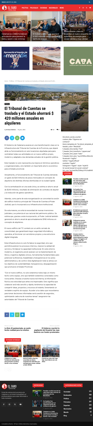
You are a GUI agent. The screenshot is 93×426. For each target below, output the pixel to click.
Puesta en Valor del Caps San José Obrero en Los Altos (50, 360)
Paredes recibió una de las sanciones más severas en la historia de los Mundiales (80, 181)
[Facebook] (79, 8)
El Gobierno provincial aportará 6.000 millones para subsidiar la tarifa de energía (80, 212)
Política (11, 81)
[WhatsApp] (17, 138)
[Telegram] (22, 138)
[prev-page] (6, 369)
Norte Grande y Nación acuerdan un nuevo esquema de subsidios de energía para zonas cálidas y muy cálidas (31, 362)
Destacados (8, 356)
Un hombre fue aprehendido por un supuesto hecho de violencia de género (79, 191)
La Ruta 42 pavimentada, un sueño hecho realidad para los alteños (18, 329)
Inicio (6, 81)
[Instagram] (83, 8)
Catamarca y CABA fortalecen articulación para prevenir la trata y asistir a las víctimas (12, 361)
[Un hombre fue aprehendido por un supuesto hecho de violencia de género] (67, 192)
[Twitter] (86, 8)
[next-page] (9, 369)
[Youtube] (90, 8)
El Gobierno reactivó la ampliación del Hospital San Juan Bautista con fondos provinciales (46, 330)
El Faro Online (11, 129)
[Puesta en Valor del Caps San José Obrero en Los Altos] (50, 351)
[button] (89, 2)
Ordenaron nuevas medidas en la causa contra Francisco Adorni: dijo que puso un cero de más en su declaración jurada (80, 224)
